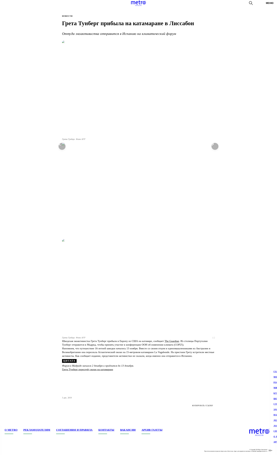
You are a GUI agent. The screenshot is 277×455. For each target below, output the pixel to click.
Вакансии (128, 429)
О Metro (11, 429)
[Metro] (138, 3)
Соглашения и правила (74, 429)
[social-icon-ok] (18, 450)
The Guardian (172, 341)
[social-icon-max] (24, 450)
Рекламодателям (36, 429)
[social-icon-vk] (7, 450)
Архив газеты (152, 429)
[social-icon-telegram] (12, 450)
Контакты (106, 429)
